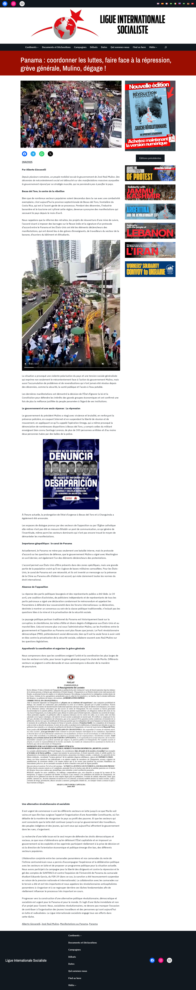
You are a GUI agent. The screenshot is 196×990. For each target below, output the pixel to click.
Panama (93, 923)
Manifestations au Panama (74, 923)
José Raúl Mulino (50, 923)
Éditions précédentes (150, 158)
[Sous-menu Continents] (38, 47)
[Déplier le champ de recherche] (166, 47)
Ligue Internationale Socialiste (25, 960)
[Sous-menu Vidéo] (156, 47)
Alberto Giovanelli (31, 923)
